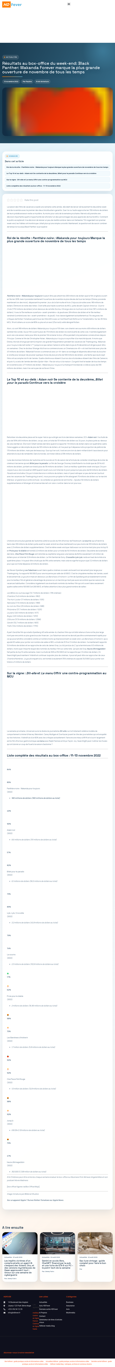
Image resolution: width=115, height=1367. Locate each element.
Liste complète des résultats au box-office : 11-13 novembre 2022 (34, 186)
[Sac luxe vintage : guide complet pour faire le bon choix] (95, 1243)
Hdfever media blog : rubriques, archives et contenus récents (71, 1364)
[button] (69, 4)
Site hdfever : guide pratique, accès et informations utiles (23, 1361)
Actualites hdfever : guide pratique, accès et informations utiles (67, 1361)
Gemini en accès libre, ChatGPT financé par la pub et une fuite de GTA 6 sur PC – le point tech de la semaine (57, 1264)
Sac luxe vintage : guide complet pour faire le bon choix (93, 1263)
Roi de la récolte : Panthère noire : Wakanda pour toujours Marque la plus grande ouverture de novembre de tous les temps (57, 167)
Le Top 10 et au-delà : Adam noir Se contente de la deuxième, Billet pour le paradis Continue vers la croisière (51, 173)
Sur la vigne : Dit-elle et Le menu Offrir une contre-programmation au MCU (37, 180)
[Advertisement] (57, 26)
